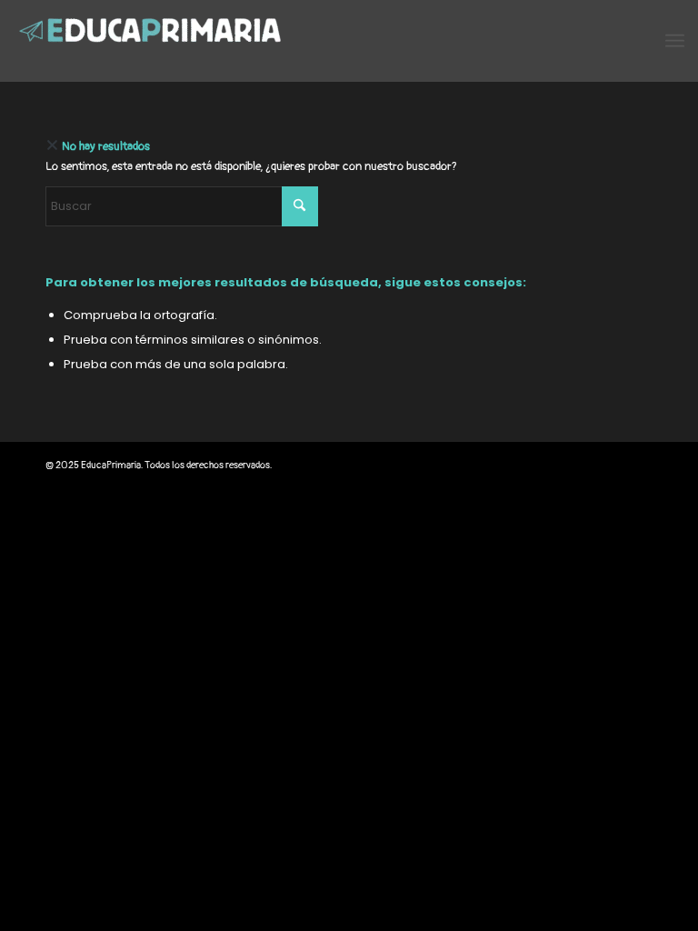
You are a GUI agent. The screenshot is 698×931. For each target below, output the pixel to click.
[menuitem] (674, 40)
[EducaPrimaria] (150, 41)
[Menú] (674, 40)
